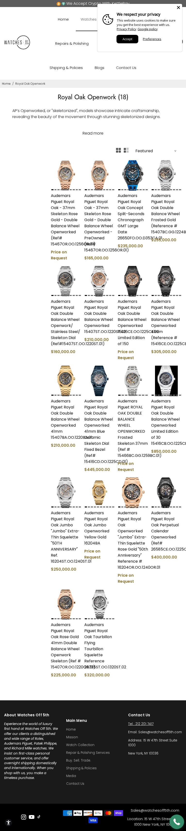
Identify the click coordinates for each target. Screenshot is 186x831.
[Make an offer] (177, 822)
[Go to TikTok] (39, 817)
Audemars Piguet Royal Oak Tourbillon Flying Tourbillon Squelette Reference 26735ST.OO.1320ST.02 (99, 646)
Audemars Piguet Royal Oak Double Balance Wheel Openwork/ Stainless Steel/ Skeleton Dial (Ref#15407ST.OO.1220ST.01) (66, 323)
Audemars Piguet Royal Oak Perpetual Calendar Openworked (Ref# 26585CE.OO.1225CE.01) (166, 531)
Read (88, 133)
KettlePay (121, 3)
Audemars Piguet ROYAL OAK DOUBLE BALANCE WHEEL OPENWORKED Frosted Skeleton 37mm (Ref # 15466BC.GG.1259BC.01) (133, 428)
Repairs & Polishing (72, 43)
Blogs (99, 67)
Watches (89, 19)
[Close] (178, 7)
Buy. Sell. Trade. (78, 760)
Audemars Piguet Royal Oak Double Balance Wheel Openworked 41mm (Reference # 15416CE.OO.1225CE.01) (166, 323)
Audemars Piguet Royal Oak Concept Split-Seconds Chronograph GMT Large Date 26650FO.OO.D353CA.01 (133, 217)
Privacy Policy (126, 29)
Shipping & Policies (66, 67)
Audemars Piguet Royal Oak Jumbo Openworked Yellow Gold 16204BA (96, 528)
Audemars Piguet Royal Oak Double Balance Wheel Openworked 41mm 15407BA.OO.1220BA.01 (66, 419)
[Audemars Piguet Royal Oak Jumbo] (66, 492)
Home (63, 19)
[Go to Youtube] (32, 817)
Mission (72, 737)
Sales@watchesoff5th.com (155, 810)
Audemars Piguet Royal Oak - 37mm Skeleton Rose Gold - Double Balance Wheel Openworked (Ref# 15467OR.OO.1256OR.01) (66, 220)
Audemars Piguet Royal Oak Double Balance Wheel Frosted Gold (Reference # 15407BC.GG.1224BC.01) (166, 214)
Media (71, 776)
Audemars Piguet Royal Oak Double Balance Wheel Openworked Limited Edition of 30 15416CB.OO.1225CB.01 (166, 422)
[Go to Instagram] (24, 817)
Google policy (148, 29)
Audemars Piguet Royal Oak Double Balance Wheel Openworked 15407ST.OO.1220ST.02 (99, 316)
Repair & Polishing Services (88, 752)
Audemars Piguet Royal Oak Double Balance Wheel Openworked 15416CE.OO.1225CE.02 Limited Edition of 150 (133, 323)
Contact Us (126, 67)
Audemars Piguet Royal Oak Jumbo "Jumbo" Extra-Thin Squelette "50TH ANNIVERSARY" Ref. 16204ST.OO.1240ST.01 (66, 537)
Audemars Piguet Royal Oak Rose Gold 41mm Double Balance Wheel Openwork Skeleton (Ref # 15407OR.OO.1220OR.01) (66, 646)
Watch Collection (80, 745)
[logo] (17, 48)
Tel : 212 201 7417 (141, 724)
